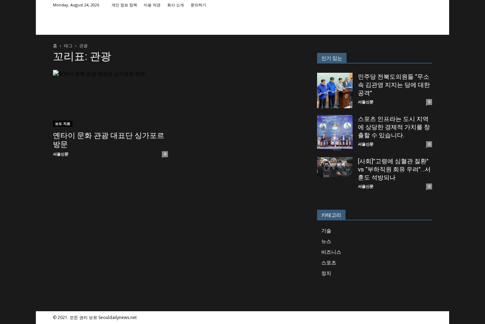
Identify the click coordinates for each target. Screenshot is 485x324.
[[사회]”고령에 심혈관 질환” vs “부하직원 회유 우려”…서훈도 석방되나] (335, 167)
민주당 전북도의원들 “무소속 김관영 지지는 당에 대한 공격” (394, 85)
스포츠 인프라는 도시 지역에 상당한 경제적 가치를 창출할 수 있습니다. (394, 127)
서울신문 (61, 153)
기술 (326, 230)
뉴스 (326, 241)
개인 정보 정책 (124, 4)
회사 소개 (175, 4)
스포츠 (328, 262)
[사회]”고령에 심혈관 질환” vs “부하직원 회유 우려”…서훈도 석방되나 (394, 169)
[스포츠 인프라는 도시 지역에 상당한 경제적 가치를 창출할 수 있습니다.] (335, 132)
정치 (326, 273)
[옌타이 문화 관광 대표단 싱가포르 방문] (110, 98)
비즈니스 (331, 251)
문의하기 (198, 4)
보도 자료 (62, 123)
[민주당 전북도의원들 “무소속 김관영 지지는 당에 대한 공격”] (335, 90)
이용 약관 (152, 4)
